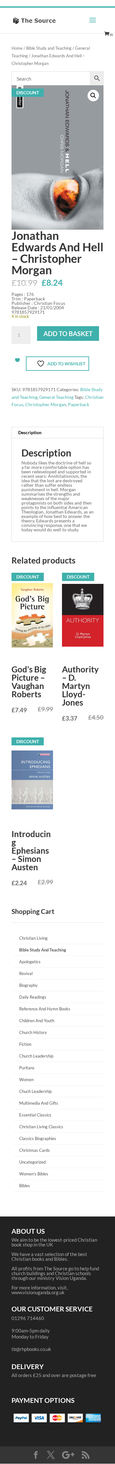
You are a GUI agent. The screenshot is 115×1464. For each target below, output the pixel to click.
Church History (33, 1032)
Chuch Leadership (35, 1091)
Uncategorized (32, 1162)
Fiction (25, 1044)
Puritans (26, 1067)
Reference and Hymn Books (44, 1008)
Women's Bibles (33, 1173)
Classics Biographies (37, 1138)
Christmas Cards (34, 1150)
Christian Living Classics (41, 1126)
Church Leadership (36, 1056)
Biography (28, 985)
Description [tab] (30, 432)
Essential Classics (35, 1114)
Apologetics (30, 961)
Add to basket (68, 333)
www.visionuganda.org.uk (38, 1292)
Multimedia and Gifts (38, 1103)
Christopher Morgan (45, 404)
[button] (93, 95)
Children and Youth (36, 1020)
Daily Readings (32, 997)
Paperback (78, 404)
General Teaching (56, 397)
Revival (26, 973)
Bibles (24, 1185)
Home (17, 48)
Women (26, 1079)
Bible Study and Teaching (49, 48)
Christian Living (33, 938)
